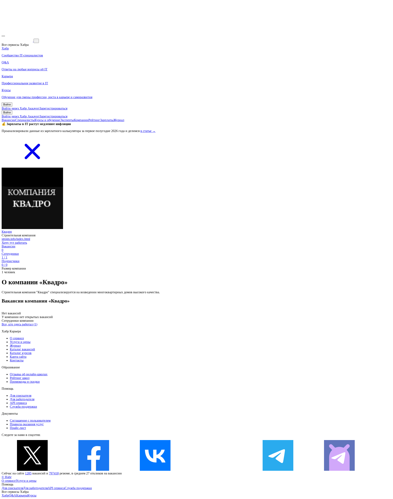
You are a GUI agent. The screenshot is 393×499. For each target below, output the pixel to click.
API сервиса (18, 403)
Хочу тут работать (14, 242)
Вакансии (8, 120)
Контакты (17, 360)
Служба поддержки (23, 406)
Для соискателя (20, 395)
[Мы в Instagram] (216, 469)
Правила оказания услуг (27, 424)
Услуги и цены (20, 342)
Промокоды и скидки (25, 381)
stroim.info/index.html (16, 239)
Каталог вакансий (22, 349)
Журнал (118, 120)
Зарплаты (106, 120)
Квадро (7, 231)
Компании (81, 120)
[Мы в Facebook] (93, 469)
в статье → (148, 131)
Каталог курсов (21, 353)
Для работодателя (22, 399)
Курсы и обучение (47, 120)
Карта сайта (18, 356)
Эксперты (67, 120)
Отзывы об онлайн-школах (28, 374)
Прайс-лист (18, 428)
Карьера (21, 495)
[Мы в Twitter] (32, 469)
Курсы (31, 495)
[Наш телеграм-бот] (339, 469)
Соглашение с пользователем (30, 420)
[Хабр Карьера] (18, 40)
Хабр (5, 495)
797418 (54, 473)
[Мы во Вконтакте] (155, 469)
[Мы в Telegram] (278, 469)
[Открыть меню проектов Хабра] (3, 36)
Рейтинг (94, 120)
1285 (28, 473)
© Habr (6, 477)
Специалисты (25, 120)
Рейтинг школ (19, 378)
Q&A (12, 495)
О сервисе (17, 338)
